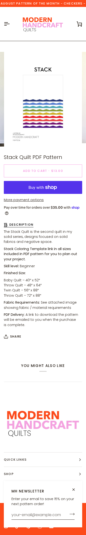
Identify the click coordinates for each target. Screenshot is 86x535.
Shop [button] (9, 474)
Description (21, 224)
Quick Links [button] (15, 459)
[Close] (75, 489)
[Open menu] (11, 24)
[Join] (71, 514)
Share (15, 336)
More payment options (24, 199)
